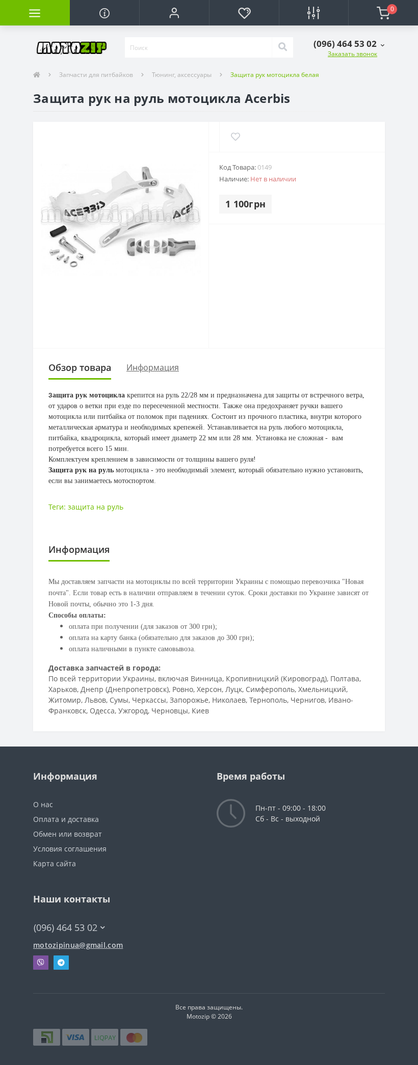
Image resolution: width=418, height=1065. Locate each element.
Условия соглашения (70, 849)
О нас (43, 804)
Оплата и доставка (66, 819)
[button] (174, 12)
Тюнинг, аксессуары (182, 74)
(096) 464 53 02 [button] (65, 928)
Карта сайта (54, 863)
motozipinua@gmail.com (78, 945)
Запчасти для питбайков (96, 74)
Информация (152, 367)
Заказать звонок (352, 53)
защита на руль (95, 507)
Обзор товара (79, 367)
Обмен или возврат (67, 834)
